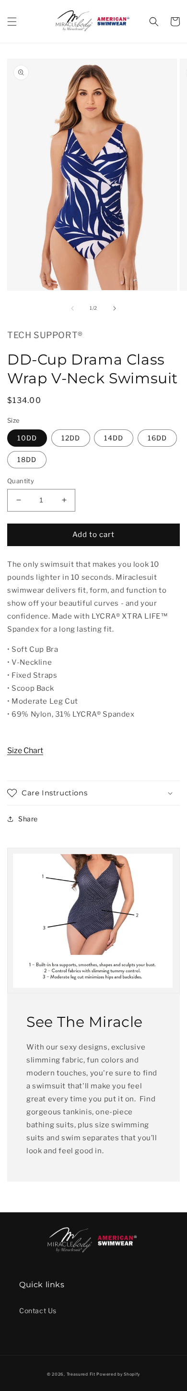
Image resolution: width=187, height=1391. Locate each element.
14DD (113, 438)
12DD (70, 438)
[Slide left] (72, 308)
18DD (26, 459)
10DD (27, 438)
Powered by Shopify (118, 1374)
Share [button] (28, 819)
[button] (12, 21)
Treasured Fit (81, 1374)
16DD (157, 438)
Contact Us (38, 1310)
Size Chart (25, 750)
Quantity (20, 481)
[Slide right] (114, 308)
